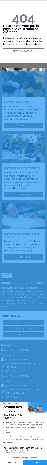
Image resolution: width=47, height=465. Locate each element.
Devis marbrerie (23, 334)
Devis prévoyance (23, 328)
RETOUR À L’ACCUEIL (23, 51)
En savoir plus (23, 125)
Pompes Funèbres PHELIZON (15, 350)
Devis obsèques (23, 322)
